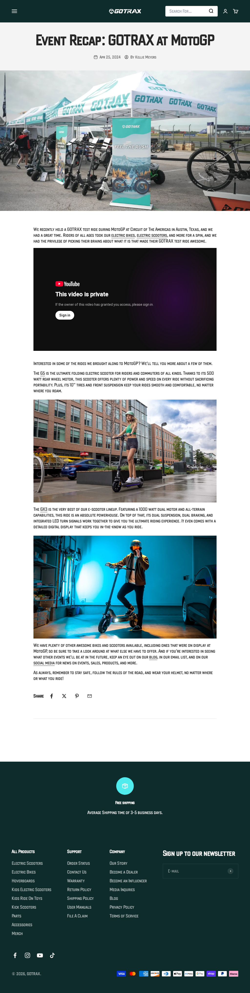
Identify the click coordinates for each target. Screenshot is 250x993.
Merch (17, 933)
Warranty (76, 881)
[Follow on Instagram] (27, 955)
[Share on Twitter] (64, 696)
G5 (42, 373)
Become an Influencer (128, 881)
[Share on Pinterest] (77, 696)
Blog (114, 898)
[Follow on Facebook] (15, 955)
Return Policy (79, 890)
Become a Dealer (124, 872)
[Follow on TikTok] (52, 955)
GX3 (43, 509)
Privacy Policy (122, 907)
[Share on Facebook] (51, 696)
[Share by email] (89, 696)
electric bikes (123, 235)
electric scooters (152, 235)
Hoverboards (23, 881)
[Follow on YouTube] (40, 955)
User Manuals (79, 907)
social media (44, 663)
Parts (16, 916)
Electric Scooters (27, 863)
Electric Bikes (24, 872)
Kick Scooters (24, 907)
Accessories (22, 925)
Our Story (118, 863)
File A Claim (77, 916)
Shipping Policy (80, 898)
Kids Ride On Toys (27, 898)
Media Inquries (122, 890)
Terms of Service (124, 916)
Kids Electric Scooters (31, 890)
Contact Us (76, 872)
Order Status (78, 863)
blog (153, 657)
